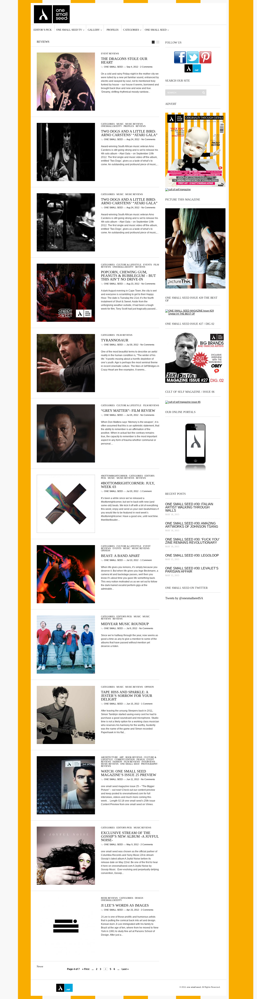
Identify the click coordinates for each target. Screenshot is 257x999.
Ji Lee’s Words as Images (125, 905)
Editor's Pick (124, 616)
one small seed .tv (193, 478)
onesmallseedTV (111, 126)
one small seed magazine (45, 988)
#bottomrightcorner (114, 476)
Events (147, 264)
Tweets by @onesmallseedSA (184, 598)
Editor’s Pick (43, 29)
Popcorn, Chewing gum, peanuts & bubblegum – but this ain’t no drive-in (128, 275)
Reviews (141, 126)
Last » (125, 969)
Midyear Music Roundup (125, 624)
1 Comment (146, 491)
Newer (40, 966)
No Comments (148, 139)
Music (119, 124)
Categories (131, 29)
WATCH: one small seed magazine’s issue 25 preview (128, 773)
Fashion (117, 761)
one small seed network (193, 68)
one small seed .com (173, 478)
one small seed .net (212, 478)
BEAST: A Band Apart (120, 556)
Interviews (148, 761)
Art (121, 757)
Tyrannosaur (114, 340)
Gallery (94, 29)
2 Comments (146, 67)
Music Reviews (134, 124)
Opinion (105, 550)
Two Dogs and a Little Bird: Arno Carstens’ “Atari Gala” (129, 133)
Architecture (109, 757)
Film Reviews (124, 335)
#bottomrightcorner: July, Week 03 (128, 485)
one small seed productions (103, 988)
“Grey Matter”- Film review (128, 411)
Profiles (112, 29)
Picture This (121, 988)
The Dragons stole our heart (124, 60)
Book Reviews (133, 757)
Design (141, 759)
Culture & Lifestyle (128, 264)
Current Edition (125, 759)
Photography (149, 764)
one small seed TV (69, 29)
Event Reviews (110, 53)
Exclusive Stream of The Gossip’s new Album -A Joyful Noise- (130, 836)
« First (85, 969)
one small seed (155, 29)
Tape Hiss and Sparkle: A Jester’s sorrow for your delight (126, 695)
